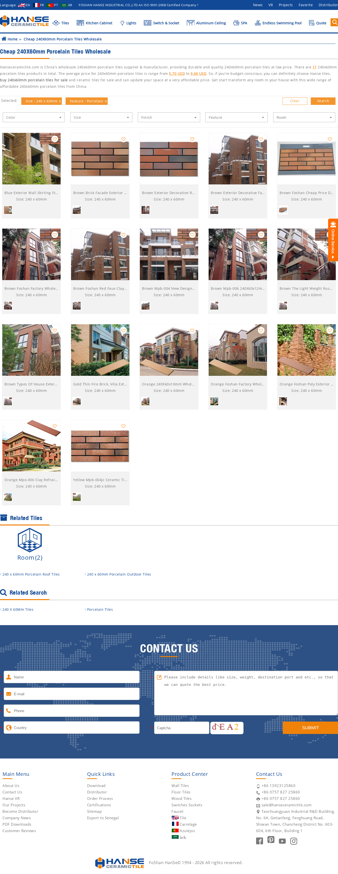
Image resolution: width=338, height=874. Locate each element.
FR (42, 5)
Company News (16, 817)
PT (56, 5)
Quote (320, 23)
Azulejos (187, 830)
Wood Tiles (181, 798)
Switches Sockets (186, 804)
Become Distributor (20, 811)
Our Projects (13, 804)
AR (70, 5)
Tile (183, 817)
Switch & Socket (165, 23)
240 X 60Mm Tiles (17, 609)
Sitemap (94, 811)
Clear (295, 100)
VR (270, 4)
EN (27, 5)
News (258, 4)
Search (323, 100)
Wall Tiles (180, 785)
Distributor (97, 791)
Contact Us (12, 791)
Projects (286, 4)
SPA (243, 23)
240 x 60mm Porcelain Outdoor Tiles (119, 574)
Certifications (99, 804)
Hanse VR (11, 798)
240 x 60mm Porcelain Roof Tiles (31, 574)
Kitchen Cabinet (98, 23)
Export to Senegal (103, 817)
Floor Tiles (181, 791)
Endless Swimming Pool (282, 23)
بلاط (183, 837)
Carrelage (188, 824)
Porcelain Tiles (100, 609)
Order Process (100, 798)
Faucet (177, 811)
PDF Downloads (16, 824)
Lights (130, 23)
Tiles (64, 23)
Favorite (306, 4)
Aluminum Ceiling (210, 23)
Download (96, 785)
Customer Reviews (19, 830)
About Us (10, 785)
